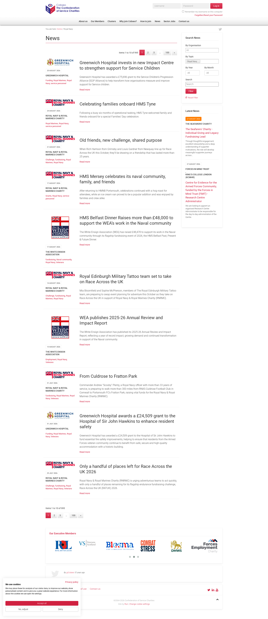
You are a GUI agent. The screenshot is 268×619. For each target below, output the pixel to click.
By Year (189, 67)
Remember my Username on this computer (203, 12)
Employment (51, 359)
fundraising (60, 159)
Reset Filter (193, 97)
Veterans (60, 262)
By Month (209, 67)
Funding (49, 80)
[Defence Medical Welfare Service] (157, 546)
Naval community (63, 259)
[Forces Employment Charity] (185, 546)
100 (167, 52)
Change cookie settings (139, 604)
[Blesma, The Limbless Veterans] (100, 546)
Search (188, 79)
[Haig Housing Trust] (213, 546)
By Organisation (193, 45)
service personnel (58, 83)
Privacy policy (71, 582)
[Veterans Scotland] (72, 546)
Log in (216, 6)
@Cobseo (70, 572)
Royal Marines (60, 80)
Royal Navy (63, 123)
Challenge (50, 159)
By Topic (189, 56)
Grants (48, 196)
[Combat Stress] (128, 546)
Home (59, 29)
